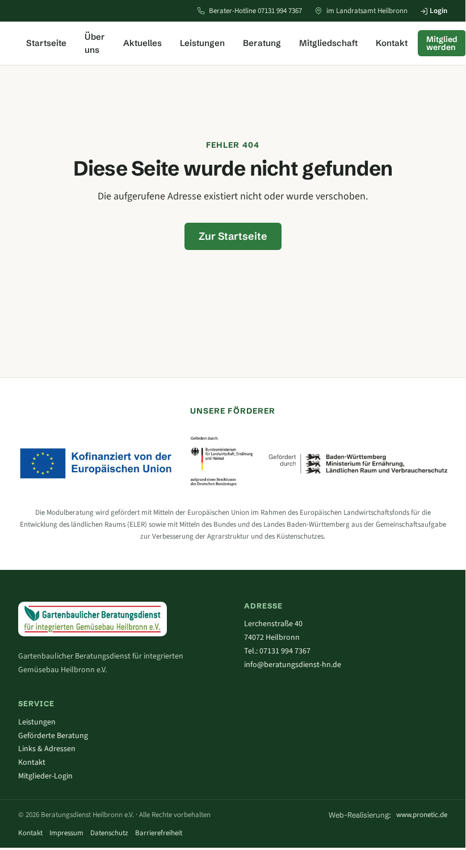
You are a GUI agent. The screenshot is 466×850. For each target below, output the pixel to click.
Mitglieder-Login (45, 776)
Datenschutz (109, 833)
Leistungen (202, 43)
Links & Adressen (46, 749)
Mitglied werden (441, 43)
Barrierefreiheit (158, 833)
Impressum (66, 833)
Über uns (95, 43)
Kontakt (392, 43)
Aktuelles (142, 43)
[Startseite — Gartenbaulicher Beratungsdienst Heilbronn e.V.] (92, 619)
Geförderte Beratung (53, 735)
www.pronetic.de (421, 815)
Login (437, 11)
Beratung (262, 43)
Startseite (46, 43)
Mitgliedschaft (328, 43)
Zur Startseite (233, 236)
